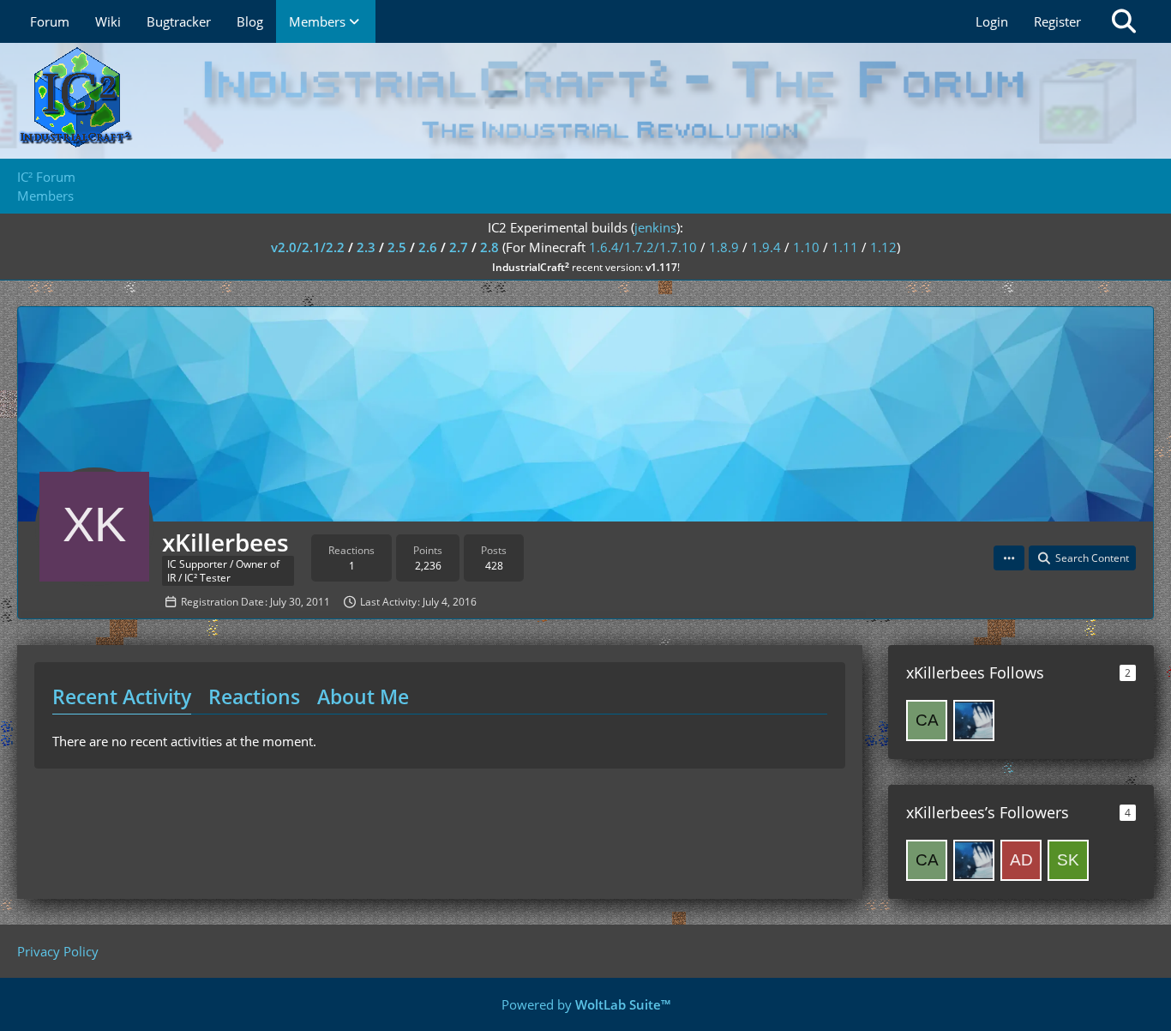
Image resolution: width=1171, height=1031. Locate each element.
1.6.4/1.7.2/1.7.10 (643, 247)
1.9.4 (766, 247)
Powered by (585, 1004)
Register (1057, 21)
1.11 (845, 247)
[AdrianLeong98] (1021, 860)
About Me (363, 696)
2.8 (489, 247)
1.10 (806, 247)
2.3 (366, 247)
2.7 (458, 247)
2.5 (396, 247)
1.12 (883, 247)
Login (992, 21)
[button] (1009, 558)
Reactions (254, 696)
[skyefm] (1068, 860)
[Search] (1124, 21)
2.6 (427, 247)
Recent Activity (121, 696)
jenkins (655, 227)
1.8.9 (724, 247)
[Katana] (973, 720)
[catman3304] (926, 720)
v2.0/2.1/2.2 (308, 247)
